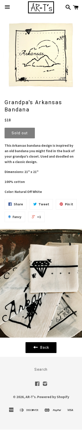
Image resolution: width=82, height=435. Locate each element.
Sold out (20, 133)
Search (41, 369)
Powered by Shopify (53, 397)
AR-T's (31, 397)
